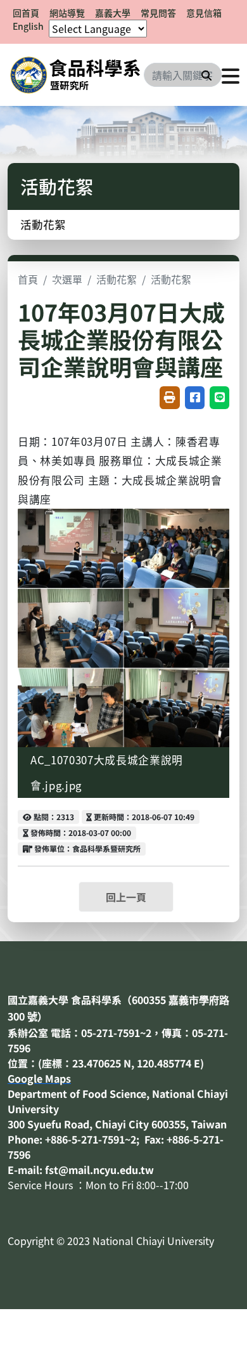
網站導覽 (67, 12)
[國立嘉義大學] (76, 75)
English (28, 26)
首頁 (28, 279)
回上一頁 (126, 896)
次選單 (67, 279)
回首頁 (26, 12)
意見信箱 (204, 12)
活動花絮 (43, 224)
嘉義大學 (112, 12)
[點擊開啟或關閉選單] (230, 75)
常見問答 (158, 12)
